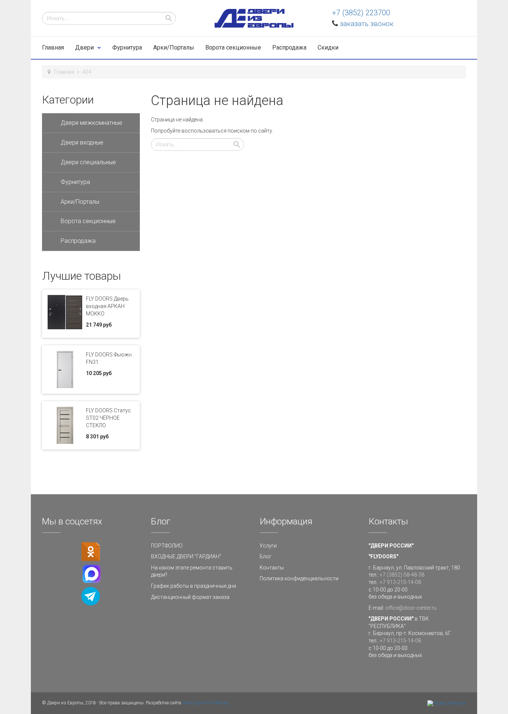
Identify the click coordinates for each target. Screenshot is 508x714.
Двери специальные (88, 162)
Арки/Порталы (173, 47)
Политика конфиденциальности (299, 578)
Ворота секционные (233, 47)
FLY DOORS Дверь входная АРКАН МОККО (107, 306)
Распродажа (289, 47)
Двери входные (82, 142)
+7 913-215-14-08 (400, 582)
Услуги (268, 546)
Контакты (272, 568)
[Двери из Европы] (254, 18)
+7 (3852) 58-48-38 (402, 575)
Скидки (328, 47)
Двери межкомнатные (91, 122)
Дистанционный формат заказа (190, 597)
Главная (53, 47)
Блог (265, 556)
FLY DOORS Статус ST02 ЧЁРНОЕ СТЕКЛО (108, 417)
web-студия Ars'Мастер (205, 702)
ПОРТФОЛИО (167, 546)
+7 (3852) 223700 (361, 12)
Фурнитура (127, 47)
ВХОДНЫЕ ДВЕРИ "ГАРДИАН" (186, 556)
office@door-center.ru (411, 608)
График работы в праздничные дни (193, 586)
